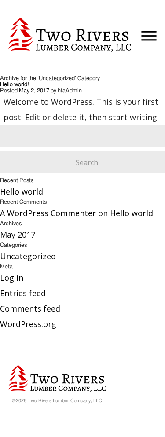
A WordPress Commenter (48, 213)
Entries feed (23, 293)
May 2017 (17, 234)
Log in (11, 277)
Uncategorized (28, 256)
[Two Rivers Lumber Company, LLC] (69, 36)
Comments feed (30, 308)
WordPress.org (28, 324)
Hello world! (14, 85)
